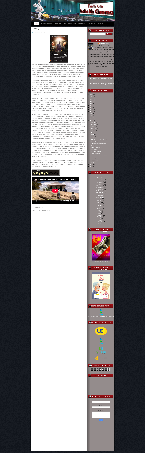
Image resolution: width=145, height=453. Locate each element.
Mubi (100, 212)
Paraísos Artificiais (95, 153)
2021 (91, 103)
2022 (91, 101)
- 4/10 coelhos (99, 181)
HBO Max (99, 208)
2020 (91, 105)
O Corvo (93, 145)
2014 (91, 117)
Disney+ (100, 203)
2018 (91, 109)
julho (92, 132)
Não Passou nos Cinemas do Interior (74, 24)
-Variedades (100, 195)
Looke (99, 210)
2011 (91, 164)
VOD (99, 223)
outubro (93, 126)
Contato (100, 24)
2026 (91, 94)
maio (92, 136)
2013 (91, 119)
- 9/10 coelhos (99, 189)
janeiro (93, 162)
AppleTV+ (99, 200)
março (92, 158)
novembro (93, 124)
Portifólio (92, 24)
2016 (91, 113)
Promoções (58, 24)
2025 (91, 96)
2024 (91, 98)
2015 (91, 115)
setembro (93, 128)
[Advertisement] (101, 435)
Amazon (99, 199)
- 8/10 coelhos (99, 187)
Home (36, 24)
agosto (93, 130)
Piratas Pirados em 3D (96, 147)
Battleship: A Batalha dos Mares (98, 143)
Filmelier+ (100, 205)
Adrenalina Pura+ (100, 197)
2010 (91, 166)
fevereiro (93, 160)
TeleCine (100, 220)
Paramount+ (100, 215)
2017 (91, 111)
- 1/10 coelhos (99, 176)
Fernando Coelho (105, 43)
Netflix (99, 213)
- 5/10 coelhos (99, 182)
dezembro (93, 122)
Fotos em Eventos (46, 24)
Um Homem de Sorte (96, 151)
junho (92, 134)
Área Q (92, 138)
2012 (91, 120)
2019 (91, 107)
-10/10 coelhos (99, 190)
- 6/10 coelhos (99, 184)
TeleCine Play (99, 221)
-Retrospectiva (99, 192)
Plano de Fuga (94, 141)
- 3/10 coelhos (99, 179)
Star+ (99, 218)
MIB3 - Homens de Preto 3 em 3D (99, 139)
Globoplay (99, 207)
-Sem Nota (99, 194)
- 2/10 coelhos (99, 177)
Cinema (99, 202)
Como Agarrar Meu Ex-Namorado (99, 155)
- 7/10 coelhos (99, 185)
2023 (91, 100)
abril (92, 157)
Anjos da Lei (94, 149)
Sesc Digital (100, 217)
